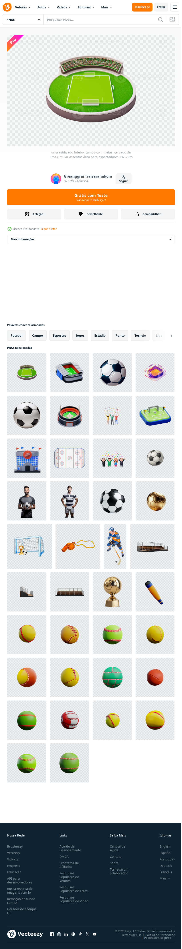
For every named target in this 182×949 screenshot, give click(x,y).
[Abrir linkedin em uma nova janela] (66, 931)
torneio (140, 333)
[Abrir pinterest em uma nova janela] (73, 931)
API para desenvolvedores (19, 878)
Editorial (84, 7)
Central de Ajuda (116, 846)
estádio (100, 333)
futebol (16, 333)
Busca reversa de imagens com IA (20, 888)
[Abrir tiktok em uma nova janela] (80, 931)
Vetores (21, 7)
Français (162, 870)
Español (162, 850)
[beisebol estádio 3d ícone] (69, 413)
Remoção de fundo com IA (21, 898)
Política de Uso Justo (154, 935)
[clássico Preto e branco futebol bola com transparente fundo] (112, 498)
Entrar (161, 7)
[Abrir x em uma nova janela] (87, 931)
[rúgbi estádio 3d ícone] (26, 455)
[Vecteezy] (7, 7)
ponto (120, 333)
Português (164, 857)
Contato (114, 854)
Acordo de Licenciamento (69, 846)
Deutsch (162, 863)
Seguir (123, 181)
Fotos (42, 7)
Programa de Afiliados (68, 863)
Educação (14, 870)
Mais (104, 7)
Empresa (13, 863)
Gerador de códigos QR (21, 909)
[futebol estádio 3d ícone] (69, 370)
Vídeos (62, 7)
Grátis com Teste (91, 197)
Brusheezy (15, 844)
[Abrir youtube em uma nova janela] (94, 931)
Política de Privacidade (157, 932)
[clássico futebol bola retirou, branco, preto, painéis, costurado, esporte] (155, 455)
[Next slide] (164, 333)
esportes (59, 333)
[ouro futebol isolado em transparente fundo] (155, 498)
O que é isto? (49, 229)
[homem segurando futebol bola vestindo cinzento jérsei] (26, 498)
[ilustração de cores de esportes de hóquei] (115, 544)
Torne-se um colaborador (117, 869)
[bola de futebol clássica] (112, 370)
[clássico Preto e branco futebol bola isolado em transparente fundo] (26, 413)
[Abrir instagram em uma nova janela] (59, 931)
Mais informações (22, 237)
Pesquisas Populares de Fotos (73, 887)
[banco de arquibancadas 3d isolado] (152, 544)
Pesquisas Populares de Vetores (68, 875)
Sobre (112, 861)
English (161, 844)
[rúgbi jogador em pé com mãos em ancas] (69, 498)
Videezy (12, 857)
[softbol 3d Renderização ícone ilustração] (155, 589)
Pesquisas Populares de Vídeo (68, 899)
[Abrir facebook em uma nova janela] (52, 931)
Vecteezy (13, 850)
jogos (80, 333)
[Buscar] (160, 19)
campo (37, 333)
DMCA (63, 854)
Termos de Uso (128, 932)
